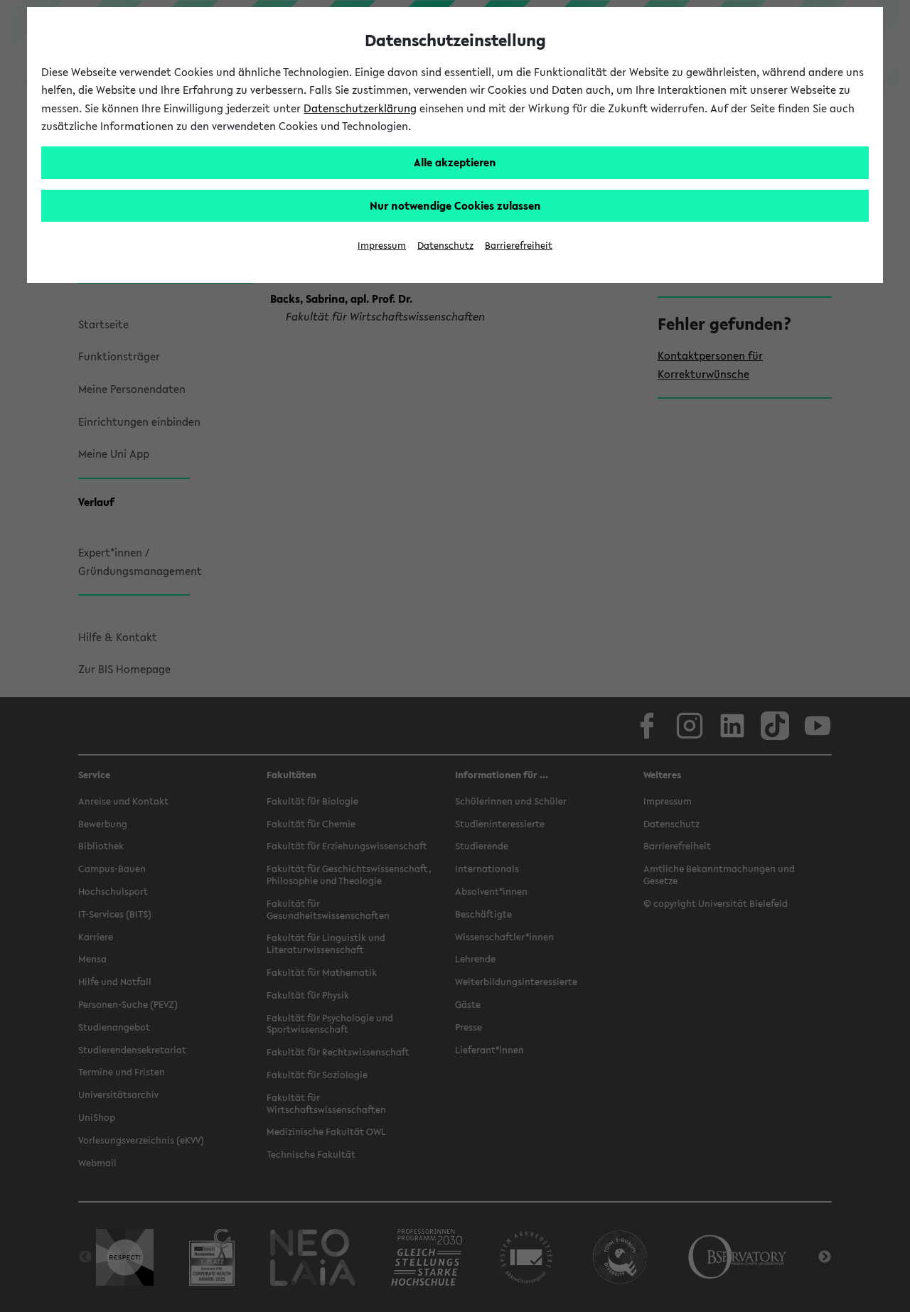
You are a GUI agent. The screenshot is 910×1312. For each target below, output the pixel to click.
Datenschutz (445, 245)
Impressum (382, 245)
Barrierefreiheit (518, 245)
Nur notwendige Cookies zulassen (455, 205)
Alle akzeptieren (455, 162)
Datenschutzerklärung (360, 108)
